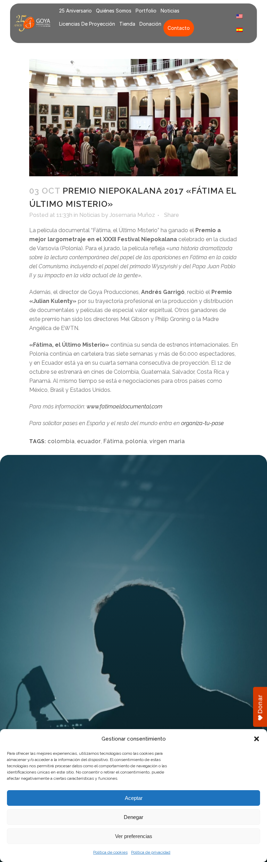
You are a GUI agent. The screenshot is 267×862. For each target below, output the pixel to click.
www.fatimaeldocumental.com (124, 406)
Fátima (113, 441)
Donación (150, 24)
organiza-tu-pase (202, 423)
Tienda (127, 24)
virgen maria (167, 441)
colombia (61, 441)
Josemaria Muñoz (132, 215)
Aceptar (134, 798)
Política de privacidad (150, 852)
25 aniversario (75, 11)
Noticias (170, 11)
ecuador (89, 441)
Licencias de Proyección (87, 24)
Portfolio (146, 11)
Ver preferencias (133, 836)
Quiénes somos (113, 11)
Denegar (133, 817)
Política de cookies (110, 852)
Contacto (179, 28)
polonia (136, 441)
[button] (256, 738)
